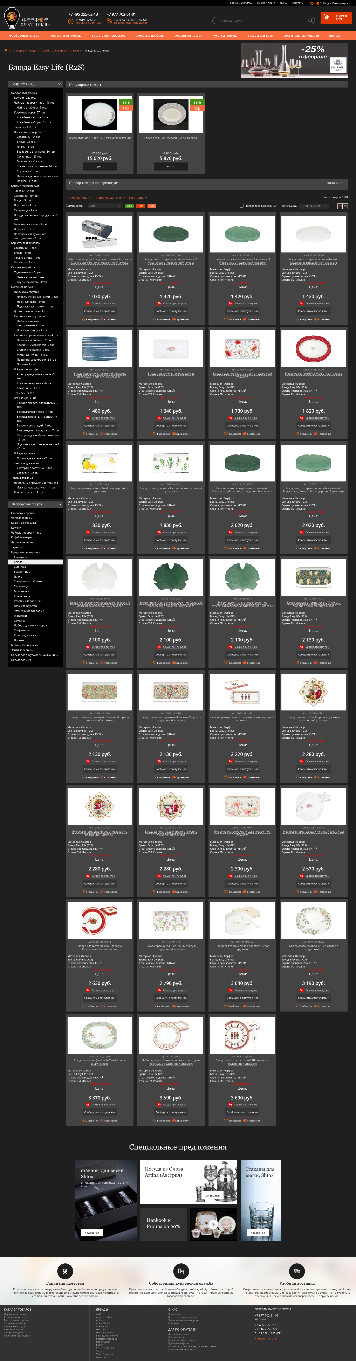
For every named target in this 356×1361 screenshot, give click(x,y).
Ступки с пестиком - (33, 350)
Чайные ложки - (31, 277)
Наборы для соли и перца (30, 625)
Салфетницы (22, 630)
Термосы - (24, 393)
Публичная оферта (178, 1343)
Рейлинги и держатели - (36, 345)
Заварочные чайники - (36, 151)
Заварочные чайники (28, 581)
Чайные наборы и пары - (34, 102)
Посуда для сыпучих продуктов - (35, 217)
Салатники (21, 557)
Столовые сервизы (23, 513)
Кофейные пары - (29, 112)
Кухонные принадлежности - (36, 335)
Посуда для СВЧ (21, 660)
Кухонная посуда (225, 35)
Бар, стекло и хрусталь (108, 35)
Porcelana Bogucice (106, 1338)
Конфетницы (22, 596)
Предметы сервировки (54, 50)
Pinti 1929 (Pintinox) (107, 1335)
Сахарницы (21, 586)
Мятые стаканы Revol (24, 645)
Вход (326, 3)
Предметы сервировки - (36, 359)
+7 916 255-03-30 (266, 1329)
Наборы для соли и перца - (38, 176)
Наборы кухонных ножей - (38, 297)
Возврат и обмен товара (181, 1340)
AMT (98, 1313)
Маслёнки (20, 616)
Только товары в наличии (261, 205)
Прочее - (27, 181)
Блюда (77, 50)
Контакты (297, 2)
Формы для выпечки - (34, 458)
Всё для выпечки (24, 453)
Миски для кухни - (32, 354)
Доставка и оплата (241, 2)
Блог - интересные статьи (182, 1317)
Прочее (19, 640)
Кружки (16, 527)
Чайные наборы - (32, 107)
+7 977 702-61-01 (266, 1315)
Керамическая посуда (65, 35)
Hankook (101, 1329)
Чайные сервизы (22, 518)
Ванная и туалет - (28, 492)
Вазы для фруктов (25, 606)
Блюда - (26, 142)
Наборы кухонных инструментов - (30, 323)
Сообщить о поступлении (99, 311)
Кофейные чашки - (33, 117)
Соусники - (27, 171)
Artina (99, 1320)
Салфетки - (27, 473)
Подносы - (24, 229)
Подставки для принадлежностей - (38, 446)
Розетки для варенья (27, 601)
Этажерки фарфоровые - (37, 166)
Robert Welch (103, 1341)
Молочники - (30, 161)
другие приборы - (32, 282)
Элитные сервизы (22, 650)
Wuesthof (101, 1357)
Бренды (335, 35)
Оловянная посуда (188, 35)
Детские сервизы (22, 542)
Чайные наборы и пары (26, 532)
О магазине (174, 1313)
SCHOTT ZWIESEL (105, 1347)
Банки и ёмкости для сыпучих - (38, 405)
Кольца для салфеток (27, 635)
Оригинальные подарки (301, 35)
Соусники (20, 621)
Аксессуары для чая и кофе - (36, 376)
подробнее (92, 1233)
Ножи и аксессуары (26, 292)
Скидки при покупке (103, 303)
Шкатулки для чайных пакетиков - (38, 437)
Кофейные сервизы (23, 523)
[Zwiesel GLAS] (294, 60)
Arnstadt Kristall (104, 1317)
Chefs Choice (103, 1323)
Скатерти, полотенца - (35, 468)
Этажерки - (25, 262)
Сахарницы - (29, 156)
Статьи (284, 2)
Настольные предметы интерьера (36, 483)
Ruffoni (100, 1344)
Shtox (99, 1351)
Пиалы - (25, 146)
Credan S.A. (102, 1326)
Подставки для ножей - (35, 306)
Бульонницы (22, 572)
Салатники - (29, 137)
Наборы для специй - (34, 340)
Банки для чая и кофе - (35, 412)
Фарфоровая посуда (24, 35)
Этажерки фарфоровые (29, 611)
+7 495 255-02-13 (266, 1325)
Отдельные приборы (27, 272)
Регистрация (340, 3)
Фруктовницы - (27, 257)
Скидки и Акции (265, 2)
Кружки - (25, 97)
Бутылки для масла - (30, 224)
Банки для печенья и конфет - (37, 419)
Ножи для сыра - (31, 302)
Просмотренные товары (181, 1349)
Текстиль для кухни (26, 463)
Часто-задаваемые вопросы (183, 1320)
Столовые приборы (150, 35)
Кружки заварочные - (34, 383)
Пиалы (18, 576)
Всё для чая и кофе (26, 369)
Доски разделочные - (31, 311)
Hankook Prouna (105, 1332)
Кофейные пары (21, 537)
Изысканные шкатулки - (36, 487)
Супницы (20, 567)
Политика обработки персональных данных (193, 1346)
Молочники (21, 591)
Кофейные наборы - (34, 122)
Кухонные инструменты (29, 316)
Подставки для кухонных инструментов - (30, 236)
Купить (100, 166)
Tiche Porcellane (105, 1354)
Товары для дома (260, 35)
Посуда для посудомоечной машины (35, 655)
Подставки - (25, 205)
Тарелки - (25, 127)
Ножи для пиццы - (32, 330)
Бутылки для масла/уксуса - (38, 430)
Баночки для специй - (34, 425)
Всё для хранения (25, 398)
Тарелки (16, 547)
